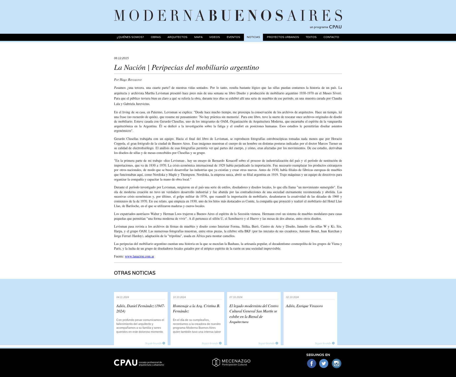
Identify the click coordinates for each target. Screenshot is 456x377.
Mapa (198, 37)
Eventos (233, 37)
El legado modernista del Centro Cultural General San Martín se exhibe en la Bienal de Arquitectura (253, 313)
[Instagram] (337, 363)
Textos (311, 37)
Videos (214, 37)
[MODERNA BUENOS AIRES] (228, 9)
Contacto (331, 37)
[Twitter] (324, 363)
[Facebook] (311, 363)
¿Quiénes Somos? (130, 37)
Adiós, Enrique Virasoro (304, 305)
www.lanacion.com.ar (139, 256)
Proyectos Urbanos (283, 37)
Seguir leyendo (153, 343)
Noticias (253, 37)
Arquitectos (177, 37)
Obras (156, 37)
